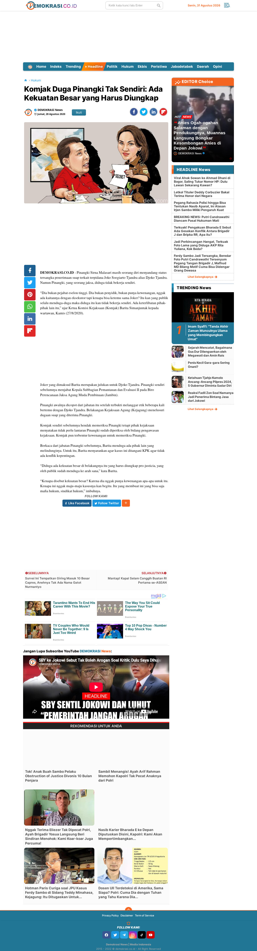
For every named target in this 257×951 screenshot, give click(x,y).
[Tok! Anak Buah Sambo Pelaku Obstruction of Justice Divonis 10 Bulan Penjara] (59, 749)
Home (41, 67)
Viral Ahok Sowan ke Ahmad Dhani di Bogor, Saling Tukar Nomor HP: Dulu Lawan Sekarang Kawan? (202, 181)
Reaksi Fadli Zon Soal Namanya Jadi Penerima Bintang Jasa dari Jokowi (211, 397)
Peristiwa (159, 67)
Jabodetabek (182, 67)
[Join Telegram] (124, 935)
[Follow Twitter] (115, 935)
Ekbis (142, 67)
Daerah (203, 67)
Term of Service (144, 915)
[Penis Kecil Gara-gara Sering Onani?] (178, 367)
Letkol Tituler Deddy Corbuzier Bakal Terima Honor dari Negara (201, 194)
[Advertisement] (128, 36)
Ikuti (79, 112)
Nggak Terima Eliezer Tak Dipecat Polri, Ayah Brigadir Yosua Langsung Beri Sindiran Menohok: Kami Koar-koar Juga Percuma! (59, 836)
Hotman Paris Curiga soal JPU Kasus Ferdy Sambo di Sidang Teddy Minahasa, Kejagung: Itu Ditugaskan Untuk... (59, 892)
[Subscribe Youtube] (151, 935)
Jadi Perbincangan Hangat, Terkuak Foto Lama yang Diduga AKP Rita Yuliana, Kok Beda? (201, 245)
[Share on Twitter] (143, 112)
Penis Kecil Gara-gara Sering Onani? (209, 365)
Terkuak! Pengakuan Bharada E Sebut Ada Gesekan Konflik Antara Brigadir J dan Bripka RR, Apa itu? (202, 231)
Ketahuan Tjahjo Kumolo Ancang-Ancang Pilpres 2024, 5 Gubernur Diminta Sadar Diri (210, 381)
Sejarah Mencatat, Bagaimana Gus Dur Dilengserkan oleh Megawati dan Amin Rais (210, 351)
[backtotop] (128, 910)
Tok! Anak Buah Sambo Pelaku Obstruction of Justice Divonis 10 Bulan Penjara (58, 776)
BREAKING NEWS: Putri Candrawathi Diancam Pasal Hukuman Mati (201, 218)
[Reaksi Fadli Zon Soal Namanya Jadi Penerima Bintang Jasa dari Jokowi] (178, 397)
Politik (112, 67)
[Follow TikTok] (142, 935)
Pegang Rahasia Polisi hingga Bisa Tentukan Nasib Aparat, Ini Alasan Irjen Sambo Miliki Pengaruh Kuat (200, 206)
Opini (217, 67)
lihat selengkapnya (201, 276)
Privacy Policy (110, 915)
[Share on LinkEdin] (153, 112)
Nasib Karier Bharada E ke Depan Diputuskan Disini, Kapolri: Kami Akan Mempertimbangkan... (130, 834)
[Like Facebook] (106, 935)
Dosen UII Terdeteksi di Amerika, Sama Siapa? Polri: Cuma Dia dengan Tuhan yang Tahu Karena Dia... (130, 892)
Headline (95, 67)
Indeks (56, 67)
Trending (73, 67)
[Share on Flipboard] (163, 112)
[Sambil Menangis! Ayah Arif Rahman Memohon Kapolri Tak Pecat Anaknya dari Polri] (132, 749)
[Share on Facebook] (134, 112)
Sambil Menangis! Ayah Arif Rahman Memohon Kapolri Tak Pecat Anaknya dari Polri (129, 776)
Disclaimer (126, 915)
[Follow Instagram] (133, 935)
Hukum (127, 67)
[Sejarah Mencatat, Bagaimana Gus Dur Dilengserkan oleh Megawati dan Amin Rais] (178, 352)
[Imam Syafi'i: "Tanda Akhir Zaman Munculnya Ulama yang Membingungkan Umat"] (203, 311)
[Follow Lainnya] (126, 503)
